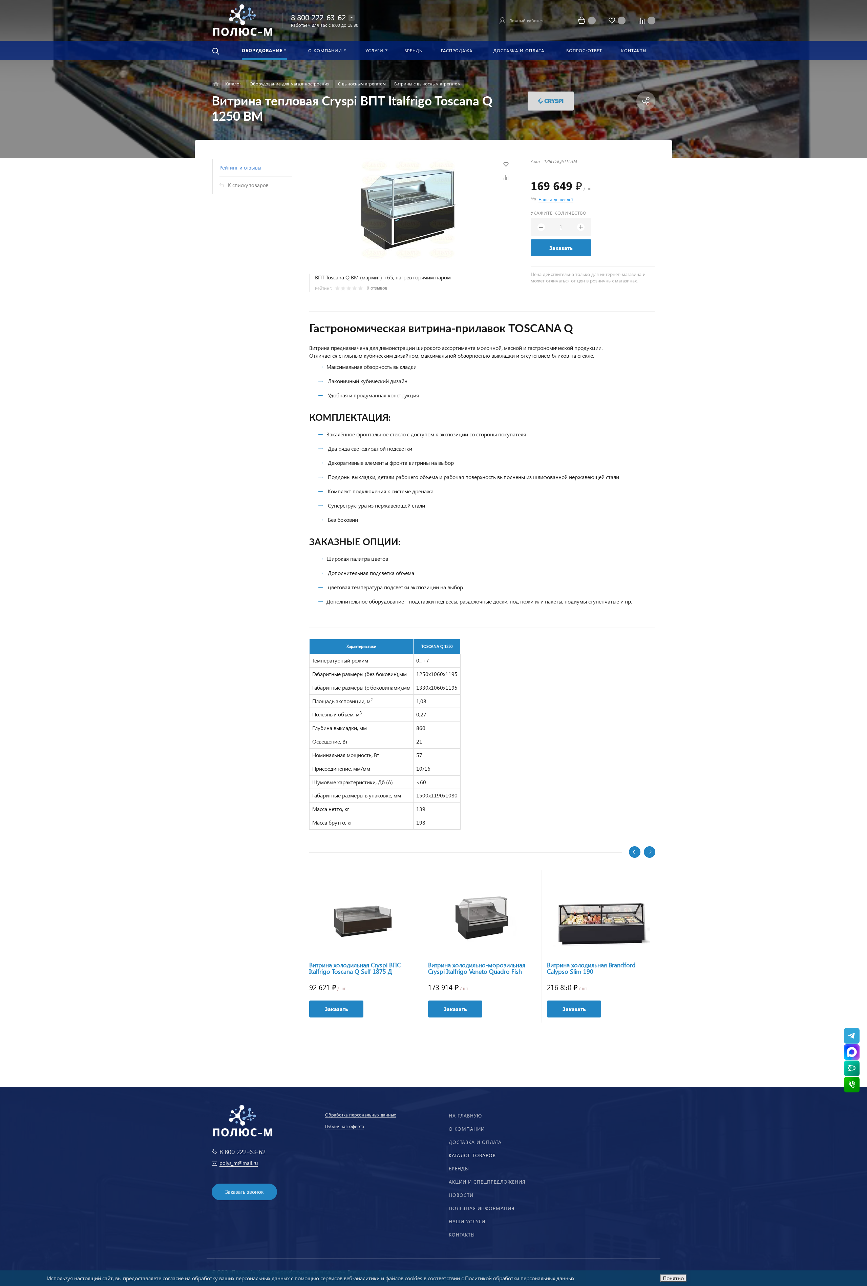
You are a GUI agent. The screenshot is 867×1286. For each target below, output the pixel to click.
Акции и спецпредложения (487, 1182)
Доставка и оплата (475, 1142)
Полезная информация (481, 1208)
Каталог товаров (472, 1155)
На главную (465, 1115)
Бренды (459, 1168)
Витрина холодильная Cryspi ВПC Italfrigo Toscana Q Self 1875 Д (355, 968)
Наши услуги (467, 1221)
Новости (461, 1195)
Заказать (561, 247)
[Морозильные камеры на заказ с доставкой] (216, 84)
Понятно (673, 1278)
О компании (467, 1129)
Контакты (462, 1234)
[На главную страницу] (242, 19)
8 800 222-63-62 (318, 17)
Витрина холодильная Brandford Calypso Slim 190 (591, 968)
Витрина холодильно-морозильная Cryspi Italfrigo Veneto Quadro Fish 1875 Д (476, 968)
